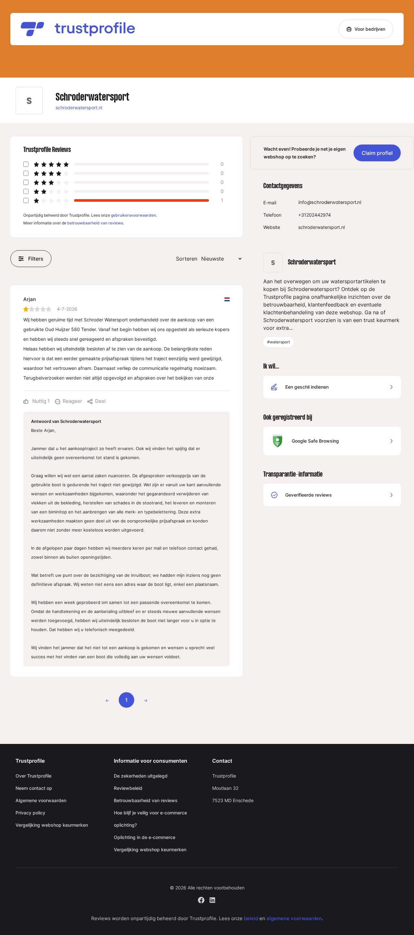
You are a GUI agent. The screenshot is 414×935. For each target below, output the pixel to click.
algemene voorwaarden (294, 918)
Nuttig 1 (40, 401)
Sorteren (186, 258)
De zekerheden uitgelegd (141, 776)
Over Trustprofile (33, 776)
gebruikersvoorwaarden (133, 215)
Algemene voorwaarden (41, 800)
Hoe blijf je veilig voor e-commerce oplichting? (150, 819)
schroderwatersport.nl (79, 107)
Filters (35, 258)
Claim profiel (377, 153)
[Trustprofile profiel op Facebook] (201, 899)
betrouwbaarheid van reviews (95, 222)
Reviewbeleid (128, 788)
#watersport (278, 341)
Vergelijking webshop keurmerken (52, 825)
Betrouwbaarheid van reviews (146, 800)
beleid (251, 918)
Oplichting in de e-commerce (144, 837)
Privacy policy (30, 812)
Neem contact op (34, 788)
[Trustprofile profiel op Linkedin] (213, 899)
